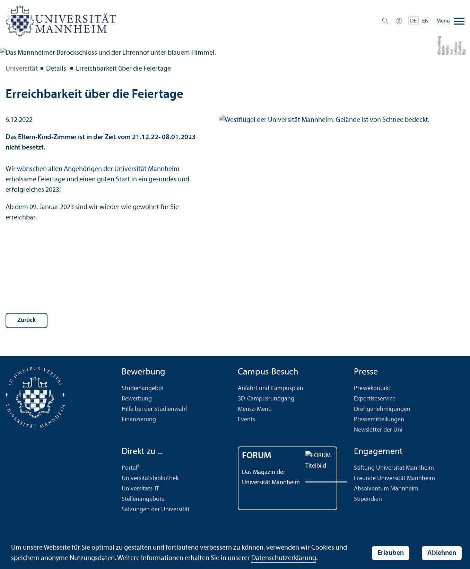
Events (246, 419)
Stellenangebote (143, 499)
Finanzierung (139, 419)
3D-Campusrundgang (266, 399)
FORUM (256, 456)
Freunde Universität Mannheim (394, 478)
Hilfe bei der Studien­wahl (154, 409)
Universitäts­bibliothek (150, 478)
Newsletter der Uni (378, 430)
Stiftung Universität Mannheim (394, 468)
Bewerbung (137, 399)
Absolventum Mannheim (386, 489)
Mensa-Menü (255, 409)
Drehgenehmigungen (382, 409)
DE (413, 21)
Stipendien (368, 499)
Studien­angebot (143, 388)
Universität (22, 68)
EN (425, 21)
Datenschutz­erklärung (283, 558)
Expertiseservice (374, 399)
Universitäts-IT (140, 489)
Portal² (130, 468)
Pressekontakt (372, 388)
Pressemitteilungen (379, 419)
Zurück (26, 320)
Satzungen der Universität (156, 509)
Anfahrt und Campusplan (270, 388)
